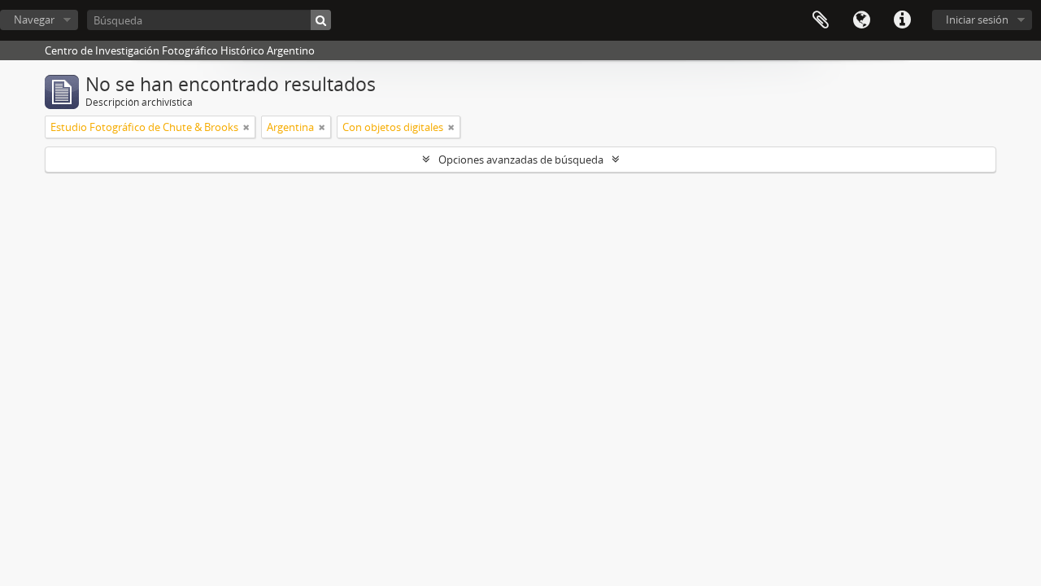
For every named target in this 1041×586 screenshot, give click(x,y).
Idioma (861, 20)
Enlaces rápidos (902, 20)
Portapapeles (820, 20)
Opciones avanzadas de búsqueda (520, 159)
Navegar (34, 19)
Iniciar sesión (977, 19)
